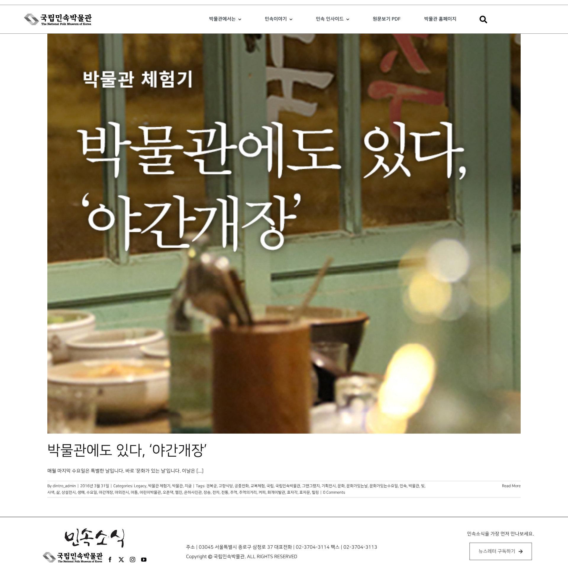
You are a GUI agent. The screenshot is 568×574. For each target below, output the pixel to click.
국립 (270, 486)
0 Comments (334, 492)
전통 (224, 492)
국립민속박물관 (287, 486)
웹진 (178, 492)
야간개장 (106, 492)
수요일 (91, 492)
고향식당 (226, 486)
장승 (207, 492)
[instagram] (132, 559)
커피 (262, 492)
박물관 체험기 (159, 486)
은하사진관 (193, 492)
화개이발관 (276, 492)
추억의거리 (248, 492)
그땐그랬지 (311, 486)
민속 (403, 486)
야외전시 (122, 492)
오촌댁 (168, 492)
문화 (341, 486)
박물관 (414, 486)
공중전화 (242, 486)
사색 (50, 492)
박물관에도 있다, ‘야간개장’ (127, 450)
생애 (81, 492)
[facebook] (110, 559)
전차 (216, 492)
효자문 (304, 492)
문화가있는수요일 (383, 486)
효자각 (292, 492)
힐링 (315, 492)
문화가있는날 (357, 486)
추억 (233, 492)
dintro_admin (64, 486)
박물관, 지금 (182, 486)
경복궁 (211, 486)
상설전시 (69, 492)
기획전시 (329, 486)
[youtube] (143, 559)
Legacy (140, 486)
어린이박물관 (150, 492)
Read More (511, 486)
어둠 (134, 492)
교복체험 (258, 486)
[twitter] (121, 559)
